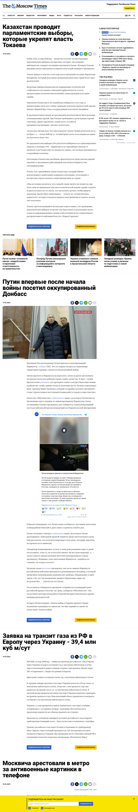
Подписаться (69, 419)
